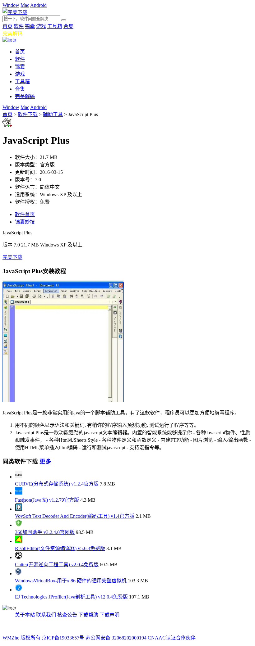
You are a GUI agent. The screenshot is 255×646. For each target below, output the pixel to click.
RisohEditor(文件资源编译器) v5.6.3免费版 (60, 548)
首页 (7, 26)
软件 (19, 26)
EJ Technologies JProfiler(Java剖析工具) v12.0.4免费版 (71, 596)
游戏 (41, 26)
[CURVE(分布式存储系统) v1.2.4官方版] (18, 476)
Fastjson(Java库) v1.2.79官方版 (47, 500)
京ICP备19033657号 (63, 637)
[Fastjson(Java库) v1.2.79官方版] (18, 492)
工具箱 (54, 26)
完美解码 (12, 33)
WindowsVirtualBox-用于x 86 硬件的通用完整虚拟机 (71, 580)
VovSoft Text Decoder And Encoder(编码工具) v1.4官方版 (74, 516)
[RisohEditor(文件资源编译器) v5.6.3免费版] (18, 541)
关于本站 (25, 614)
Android (38, 5)
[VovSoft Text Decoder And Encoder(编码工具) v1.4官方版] (18, 509)
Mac (25, 5)
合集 (68, 26)
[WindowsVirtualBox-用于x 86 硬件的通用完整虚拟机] (18, 573)
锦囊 (30, 26)
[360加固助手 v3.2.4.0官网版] (18, 525)
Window (10, 5)
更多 (45, 461)
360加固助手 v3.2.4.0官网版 (45, 532)
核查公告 (67, 614)
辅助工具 (53, 114)
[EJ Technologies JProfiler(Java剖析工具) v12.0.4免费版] (18, 589)
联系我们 (46, 614)
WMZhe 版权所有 (21, 637)
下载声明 (109, 614)
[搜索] (63, 20)
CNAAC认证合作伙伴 (172, 637)
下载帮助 (88, 614)
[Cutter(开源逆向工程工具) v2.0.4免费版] (18, 557)
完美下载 (12, 257)
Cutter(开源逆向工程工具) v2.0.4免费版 (57, 564)
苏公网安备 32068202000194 (116, 637)
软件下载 (28, 114)
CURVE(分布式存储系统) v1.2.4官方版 (57, 483)
